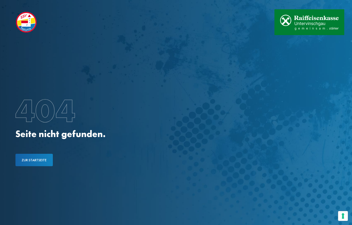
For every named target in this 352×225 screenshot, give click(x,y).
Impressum (85, 5)
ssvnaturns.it (25, 5)
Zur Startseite (34, 160)
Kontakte (56, 5)
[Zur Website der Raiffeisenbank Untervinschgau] (309, 22)
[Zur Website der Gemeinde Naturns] (254, 22)
